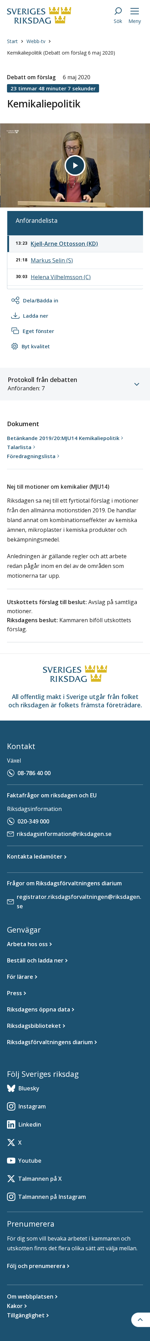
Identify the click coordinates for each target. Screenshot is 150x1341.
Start (12, 41)
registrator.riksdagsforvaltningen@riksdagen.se (79, 901)
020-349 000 (33, 821)
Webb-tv (36, 41)
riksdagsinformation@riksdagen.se (64, 834)
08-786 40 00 (34, 773)
